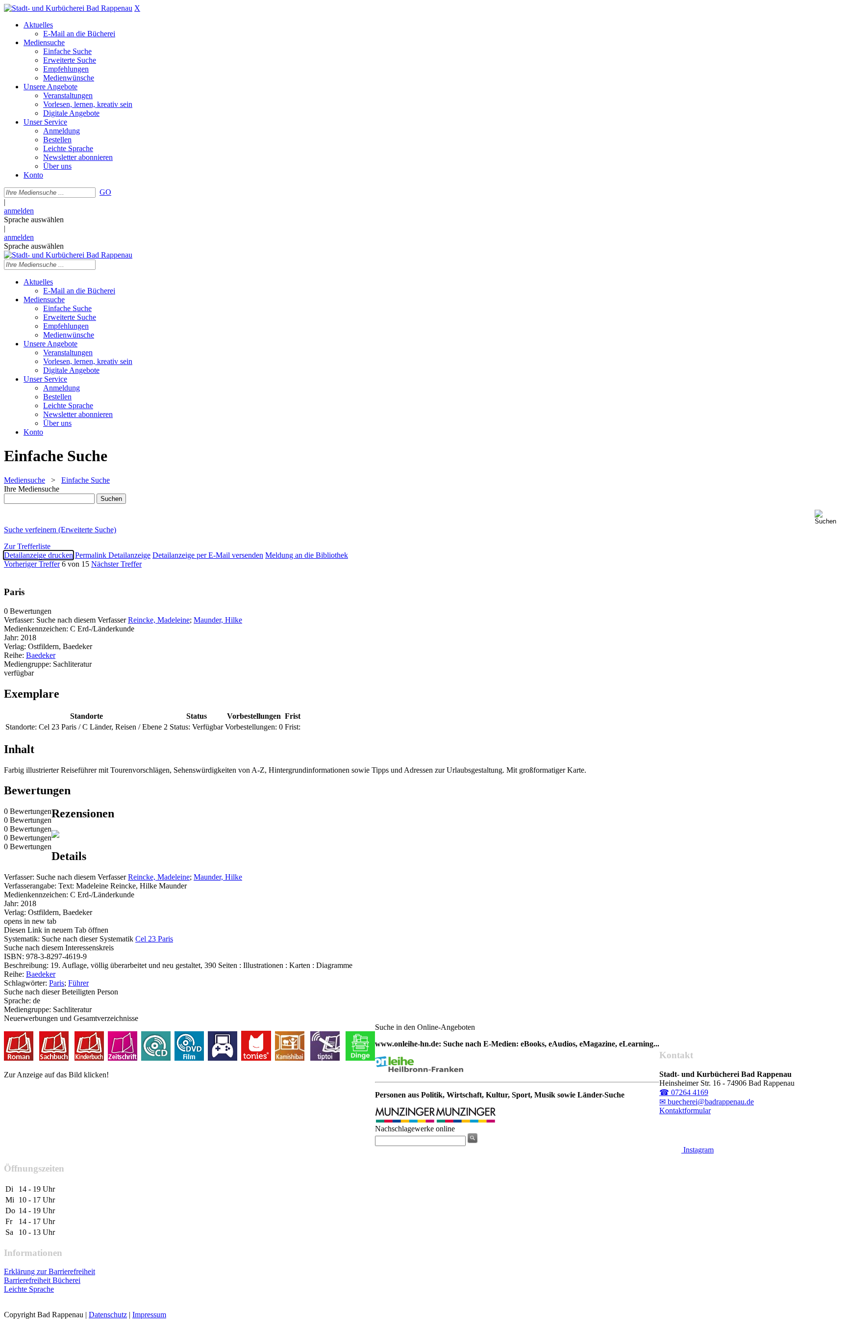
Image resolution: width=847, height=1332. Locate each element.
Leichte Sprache (29, 1289)
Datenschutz (108, 1314)
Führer (78, 983)
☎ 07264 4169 (683, 1092)
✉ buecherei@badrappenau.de (706, 1101)
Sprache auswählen (34, 219)
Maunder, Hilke (218, 620)
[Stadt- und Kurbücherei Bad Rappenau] (68, 8)
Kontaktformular (685, 1110)
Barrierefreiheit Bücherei (42, 1280)
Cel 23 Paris (154, 939)
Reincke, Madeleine (159, 620)
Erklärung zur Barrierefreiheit (49, 1271)
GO (105, 192)
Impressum (149, 1314)
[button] (829, 517)
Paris (56, 983)
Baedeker (40, 655)
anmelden (19, 211)
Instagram (697, 1150)
